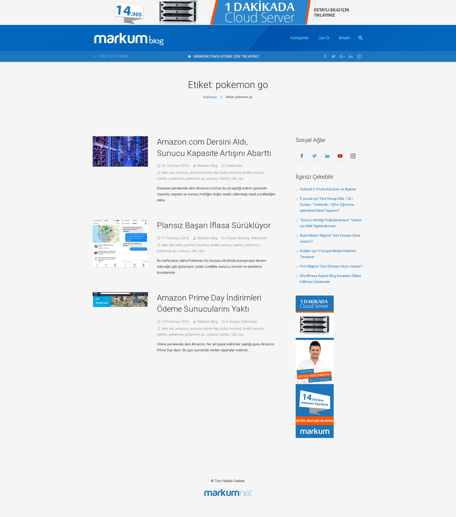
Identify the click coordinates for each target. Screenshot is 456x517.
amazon (181, 172)
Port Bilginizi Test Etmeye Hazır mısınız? (331, 266)
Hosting (243, 238)
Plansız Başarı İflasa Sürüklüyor (214, 225)
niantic (162, 178)
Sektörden (234, 166)
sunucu (212, 178)
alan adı (168, 172)
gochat (190, 245)
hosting (235, 172)
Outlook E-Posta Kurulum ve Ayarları (328, 189)
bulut (224, 172)
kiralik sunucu (253, 172)
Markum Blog (207, 166)
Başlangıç (210, 97)
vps (241, 178)
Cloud (230, 238)
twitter (224, 178)
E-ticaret (233, 322)
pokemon (176, 178)
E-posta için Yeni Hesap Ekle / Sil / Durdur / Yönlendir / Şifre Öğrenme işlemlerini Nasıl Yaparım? (327, 205)
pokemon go (195, 178)
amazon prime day (204, 172)
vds (234, 178)
